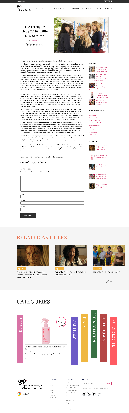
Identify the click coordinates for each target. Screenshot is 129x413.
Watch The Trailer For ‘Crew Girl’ (106, 272)
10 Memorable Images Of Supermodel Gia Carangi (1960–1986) (101, 69)
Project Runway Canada (95, 123)
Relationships (75, 8)
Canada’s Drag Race (94, 125)
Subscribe (107, 383)
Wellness (66, 8)
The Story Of (98, 8)
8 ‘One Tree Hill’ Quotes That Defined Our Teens (101, 102)
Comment (23, 175)
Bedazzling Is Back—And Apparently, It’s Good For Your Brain (101, 176)
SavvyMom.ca (92, 135)
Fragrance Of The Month (95, 118)
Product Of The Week (94, 120)
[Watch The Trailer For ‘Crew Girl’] (109, 255)
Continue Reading (30, 359)
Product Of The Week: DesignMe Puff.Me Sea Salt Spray (102, 157)
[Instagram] (94, 394)
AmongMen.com (93, 132)
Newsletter (92, 130)
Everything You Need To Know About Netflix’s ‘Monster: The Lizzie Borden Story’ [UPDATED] (102, 147)
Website (22, 206)
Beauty (44, 8)
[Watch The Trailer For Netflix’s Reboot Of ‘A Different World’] (71, 255)
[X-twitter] (89, 394)
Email (22, 200)
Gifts (90, 127)
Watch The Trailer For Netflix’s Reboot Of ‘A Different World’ (101, 186)
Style (50, 8)
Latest (38, 8)
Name (22, 194)
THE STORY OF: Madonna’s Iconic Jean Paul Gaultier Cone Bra (102, 95)
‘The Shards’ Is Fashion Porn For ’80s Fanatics (102, 166)
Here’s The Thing (87, 8)
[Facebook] (84, 394)
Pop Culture (57, 8)
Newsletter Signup (20, 1)
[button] (27, 44)
